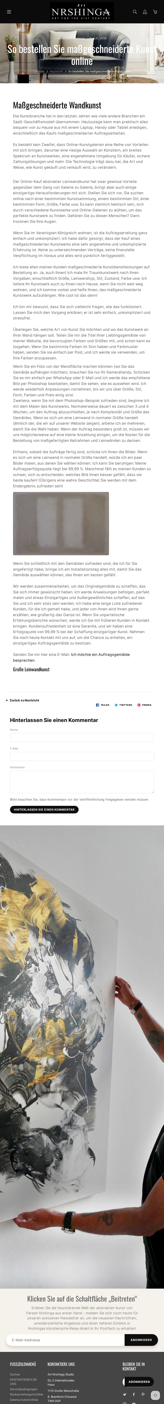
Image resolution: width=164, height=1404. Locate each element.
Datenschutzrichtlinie (24, 1400)
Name (14, 729)
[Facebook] (133, 1394)
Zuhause (38, 71)
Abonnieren (141, 1340)
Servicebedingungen (23, 1389)
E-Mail (14, 748)
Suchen (15, 1374)
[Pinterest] (143, 1394)
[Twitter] (124, 1394)
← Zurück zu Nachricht (22, 700)
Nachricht (56, 71)
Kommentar (17, 767)
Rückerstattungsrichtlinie (26, 1394)
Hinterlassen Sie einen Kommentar (44, 809)
